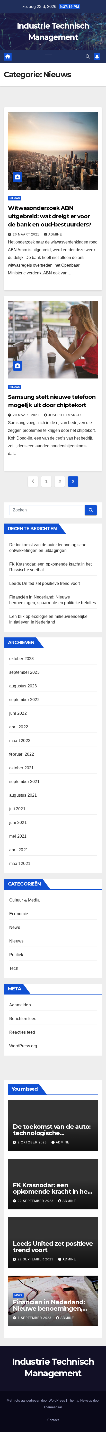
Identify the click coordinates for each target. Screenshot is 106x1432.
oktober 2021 (21, 768)
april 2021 (18, 850)
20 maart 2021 (26, 234)
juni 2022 (18, 713)
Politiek (16, 955)
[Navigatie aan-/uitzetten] (49, 56)
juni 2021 (18, 822)
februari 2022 (21, 754)
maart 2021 (19, 863)
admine (55, 234)
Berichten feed (23, 1018)
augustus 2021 (23, 795)
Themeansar (52, 1407)
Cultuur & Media (24, 900)
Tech (13, 968)
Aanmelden (20, 1005)
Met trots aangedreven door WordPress (36, 1400)
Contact (53, 1420)
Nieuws (15, 198)
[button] (88, 56)
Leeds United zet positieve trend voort (44, 583)
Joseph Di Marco (64, 415)
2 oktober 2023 (33, 1142)
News (14, 927)
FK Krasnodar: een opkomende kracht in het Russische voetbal (51, 1191)
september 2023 (24, 672)
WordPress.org (23, 1046)
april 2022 (18, 727)
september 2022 (24, 699)
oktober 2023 (21, 658)
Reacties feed (22, 1032)
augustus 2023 (23, 686)
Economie (18, 914)
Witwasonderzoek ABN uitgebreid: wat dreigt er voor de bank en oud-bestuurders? (49, 216)
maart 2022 (19, 740)
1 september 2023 (35, 1318)
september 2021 (24, 781)
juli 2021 (17, 809)
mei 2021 (18, 836)
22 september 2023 (36, 1201)
